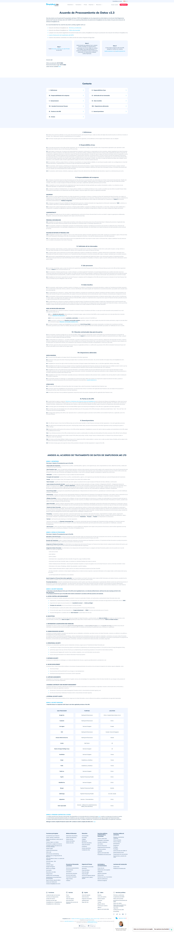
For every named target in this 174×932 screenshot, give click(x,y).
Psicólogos (115, 849)
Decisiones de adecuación (59, 315)
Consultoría (68, 871)
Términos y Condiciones (75, 28)
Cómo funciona (85, 896)
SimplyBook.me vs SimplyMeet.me (54, 902)
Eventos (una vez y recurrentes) (105, 877)
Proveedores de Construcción (104, 854)
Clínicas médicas (117, 841)
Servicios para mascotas (71, 873)
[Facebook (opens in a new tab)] (114, 914)
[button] (70, 5)
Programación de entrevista (104, 847)
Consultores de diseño (71, 877)
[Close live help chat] (126, 918)
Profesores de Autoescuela (119, 868)
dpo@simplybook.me (109, 51)
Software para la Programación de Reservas (54, 856)
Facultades (84, 837)
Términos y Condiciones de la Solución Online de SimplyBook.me (80, 401)
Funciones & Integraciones (52, 896)
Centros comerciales (102, 838)
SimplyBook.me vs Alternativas (53, 904)
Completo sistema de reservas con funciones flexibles (54, 846)
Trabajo (99, 902)
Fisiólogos (115, 847)
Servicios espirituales (71, 875)
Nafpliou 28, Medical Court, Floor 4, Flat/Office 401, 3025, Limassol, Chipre (86, 918)
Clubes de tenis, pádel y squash (87, 878)
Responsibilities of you (99, 90)
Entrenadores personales (87, 866)
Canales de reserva (50, 898)
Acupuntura (116, 845)
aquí (99, 816)
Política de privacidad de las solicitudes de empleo (119, 905)
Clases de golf (85, 873)
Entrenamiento (69, 869)
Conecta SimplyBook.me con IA (53, 883)
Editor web (48, 852)
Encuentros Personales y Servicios (72, 865)
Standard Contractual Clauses (58, 106)
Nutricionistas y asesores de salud (119, 856)
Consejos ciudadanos (102, 842)
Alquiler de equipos (102, 873)
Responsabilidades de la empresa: (59, 95)
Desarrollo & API (70, 900)
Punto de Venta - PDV (51, 861)
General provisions (98, 111)
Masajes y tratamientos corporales (118, 837)
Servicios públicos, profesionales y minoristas (103, 835)
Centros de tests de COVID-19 (120, 850)
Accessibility (116, 911)
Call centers (100, 844)
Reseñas (99, 895)
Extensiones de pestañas (71, 835)
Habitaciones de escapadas (104, 869)
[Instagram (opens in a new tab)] (126, 914)
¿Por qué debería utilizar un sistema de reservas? (55, 859)
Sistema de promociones (51, 850)
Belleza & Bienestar (71, 833)
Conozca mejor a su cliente (52, 842)
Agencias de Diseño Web (103, 852)
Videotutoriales (85, 900)
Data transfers (97, 101)
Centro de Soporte (86, 895)
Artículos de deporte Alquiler (88, 875)
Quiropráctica (116, 843)
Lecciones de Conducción (120, 864)
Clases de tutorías (86, 844)
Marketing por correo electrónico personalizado (53, 878)
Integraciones (49, 873)
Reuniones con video (51, 872)
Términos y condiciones (118, 895)
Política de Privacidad (118, 898)
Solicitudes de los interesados (101, 95)
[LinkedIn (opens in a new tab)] (120, 914)
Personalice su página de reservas (54, 844)
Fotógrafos (100, 871)
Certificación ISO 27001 (118, 909)
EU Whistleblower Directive (92, 922)
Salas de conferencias (103, 878)
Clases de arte (101, 868)
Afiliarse (99, 907)
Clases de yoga (85, 872)
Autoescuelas (116, 866)
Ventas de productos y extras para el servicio (54, 840)
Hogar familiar (69, 878)
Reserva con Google (50, 868)
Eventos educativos (86, 848)
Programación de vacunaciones (120, 854)
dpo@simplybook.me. (92, 380)
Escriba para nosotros (103, 905)
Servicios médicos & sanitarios (118, 834)
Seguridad (115, 907)
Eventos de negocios (102, 880)
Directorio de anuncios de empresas (72, 902)
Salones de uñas (70, 842)
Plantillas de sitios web (51, 900)
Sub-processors (54, 101)
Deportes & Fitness (87, 864)
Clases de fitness (86, 870)
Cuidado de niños (86, 850)
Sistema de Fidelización (51, 882)
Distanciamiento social (118, 852)
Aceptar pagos (49, 848)
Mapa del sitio (85, 902)
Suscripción (49, 870)
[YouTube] (123, 914)
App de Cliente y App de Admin (53, 880)
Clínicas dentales (117, 840)
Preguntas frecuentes (87, 898)
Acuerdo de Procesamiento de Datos (120, 901)
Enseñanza (84, 846)
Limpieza (68, 880)
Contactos (100, 900)
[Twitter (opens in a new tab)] (117, 914)
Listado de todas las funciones (53, 895)
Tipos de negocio (70, 898)
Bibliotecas (84, 841)
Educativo (84, 833)
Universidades (85, 835)
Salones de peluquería (71, 837)
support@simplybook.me (69, 921)
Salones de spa (69, 839)
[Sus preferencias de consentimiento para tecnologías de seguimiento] (171, 929)
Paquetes (48, 863)
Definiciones (53, 90)
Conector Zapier (49, 865)
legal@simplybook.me (120, 51)
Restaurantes (101, 875)
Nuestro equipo (101, 898)
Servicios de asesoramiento (72, 868)
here (59, 66)
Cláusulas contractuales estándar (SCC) (69, 321)
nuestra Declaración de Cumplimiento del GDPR (61, 35)
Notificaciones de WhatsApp (52, 875)
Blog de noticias (101, 904)
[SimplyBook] (52, 4)
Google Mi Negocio (50, 866)
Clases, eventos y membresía (52, 837)
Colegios (84, 839)
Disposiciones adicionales (100, 106)
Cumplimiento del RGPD (118, 896)
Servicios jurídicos (102, 849)
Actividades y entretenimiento (102, 865)
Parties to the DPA (55, 111)
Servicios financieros (102, 845)
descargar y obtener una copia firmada (61, 48)
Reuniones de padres (87, 842)
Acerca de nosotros (102, 896)
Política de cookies (117, 903)
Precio (85, 4)
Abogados (100, 851)
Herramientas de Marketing (52, 853)
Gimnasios (84, 868)
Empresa (68, 896)
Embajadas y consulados (103, 840)
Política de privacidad (74, 30)
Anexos (52, 117)
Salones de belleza (70, 841)
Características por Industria (52, 835)
